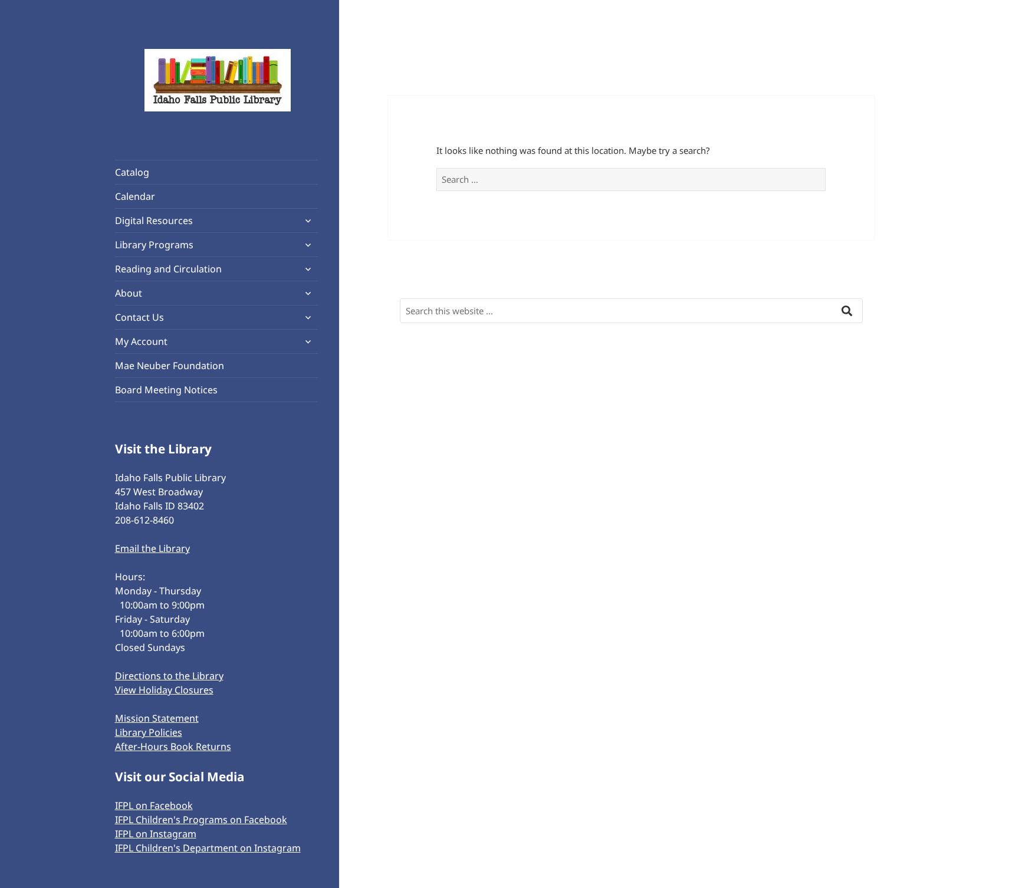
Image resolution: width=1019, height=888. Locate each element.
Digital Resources (154, 220)
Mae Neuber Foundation (169, 365)
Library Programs (154, 244)
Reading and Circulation (168, 268)
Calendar (135, 196)
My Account (141, 341)
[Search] (847, 308)
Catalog (132, 172)
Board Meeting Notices (166, 389)
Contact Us (139, 317)
